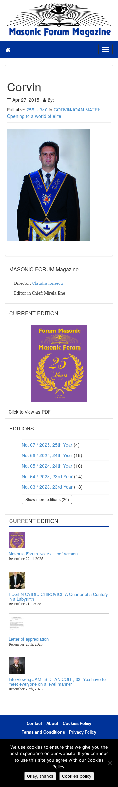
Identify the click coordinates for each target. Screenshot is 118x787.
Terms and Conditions (43, 732)
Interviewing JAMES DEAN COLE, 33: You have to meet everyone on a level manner (57, 681)
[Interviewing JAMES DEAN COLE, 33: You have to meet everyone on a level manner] (59, 665)
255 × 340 (37, 109)
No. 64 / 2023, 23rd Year (47, 476)
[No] (110, 763)
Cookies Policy (77, 723)
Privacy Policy (82, 732)
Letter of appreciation (29, 639)
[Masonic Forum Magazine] (59, 6)
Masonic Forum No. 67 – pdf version (43, 554)
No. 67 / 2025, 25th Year (47, 444)
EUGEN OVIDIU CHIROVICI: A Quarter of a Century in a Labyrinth (58, 596)
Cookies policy (76, 776)
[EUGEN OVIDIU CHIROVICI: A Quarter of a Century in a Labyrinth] (59, 580)
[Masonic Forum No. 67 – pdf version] (59, 540)
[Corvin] (59, 185)
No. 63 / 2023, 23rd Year (47, 486)
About (52, 723)
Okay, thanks (40, 776)
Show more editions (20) (47, 499)
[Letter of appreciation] (59, 625)
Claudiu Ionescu (47, 283)
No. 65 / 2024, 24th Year (47, 465)
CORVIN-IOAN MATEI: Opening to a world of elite (53, 112)
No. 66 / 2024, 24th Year (47, 455)
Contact (34, 723)
